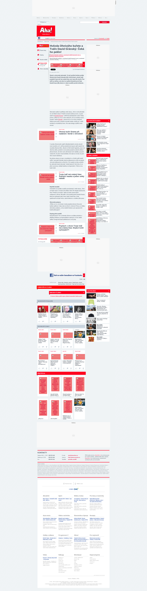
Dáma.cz (69, 17)
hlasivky (66, 282)
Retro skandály (44, 68)
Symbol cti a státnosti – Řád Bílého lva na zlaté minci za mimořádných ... (81, 522)
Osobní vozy (60, 560)
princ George (48, 474)
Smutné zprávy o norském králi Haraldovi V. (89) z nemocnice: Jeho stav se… (102, 186)
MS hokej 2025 (61, 498)
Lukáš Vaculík (66, 470)
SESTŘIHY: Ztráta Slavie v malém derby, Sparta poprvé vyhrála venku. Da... (65, 505)
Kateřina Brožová (89, 469)
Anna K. (47, 465)
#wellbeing (66, 538)
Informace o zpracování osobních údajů (90, 583)
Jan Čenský (65, 468)
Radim (108, 38)
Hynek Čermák (100, 466)
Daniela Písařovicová (94, 465)
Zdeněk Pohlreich (41, 474)
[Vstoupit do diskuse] (56, 136)
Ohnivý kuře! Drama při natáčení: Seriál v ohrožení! (71, 133)
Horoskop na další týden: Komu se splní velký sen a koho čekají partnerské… (102, 213)
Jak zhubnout (77, 498)
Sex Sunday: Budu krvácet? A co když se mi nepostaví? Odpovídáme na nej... (65, 543)
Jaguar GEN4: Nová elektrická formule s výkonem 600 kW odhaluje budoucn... (96, 542)
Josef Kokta (65, 469)
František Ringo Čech (67, 466)
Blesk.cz (38, 17)
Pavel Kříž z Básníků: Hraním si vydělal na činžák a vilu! (101, 206)
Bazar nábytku (77, 570)
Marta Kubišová (88, 470)
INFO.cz (47, 500)
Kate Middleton (82, 469)
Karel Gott (71, 469)
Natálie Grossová (46, 565)
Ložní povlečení (77, 569)
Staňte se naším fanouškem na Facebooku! (67, 275)
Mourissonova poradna (95, 538)
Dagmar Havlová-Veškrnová (75, 465)
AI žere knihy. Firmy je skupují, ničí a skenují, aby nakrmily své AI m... (65, 526)
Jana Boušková (89, 468)
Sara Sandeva (88, 472)
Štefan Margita (102, 472)
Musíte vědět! (43, 59)
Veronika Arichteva (76, 473)
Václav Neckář (68, 473)
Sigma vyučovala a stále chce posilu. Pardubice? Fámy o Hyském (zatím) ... (65, 503)
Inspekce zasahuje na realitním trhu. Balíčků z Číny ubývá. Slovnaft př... (81, 525)
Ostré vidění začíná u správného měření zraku (80, 504)
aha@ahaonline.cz (73, 455)
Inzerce (69, 578)
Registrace (39, 24)
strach (80, 282)
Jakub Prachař (59, 468)
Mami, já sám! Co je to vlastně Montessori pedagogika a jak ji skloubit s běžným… (102, 173)
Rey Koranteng (74, 472)
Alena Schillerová (46, 563)
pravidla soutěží (72, 459)
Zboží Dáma (60, 561)
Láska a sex (43, 64)
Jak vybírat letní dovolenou (95, 501)
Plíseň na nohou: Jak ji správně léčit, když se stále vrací (81, 546)
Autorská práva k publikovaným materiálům (54, 583)
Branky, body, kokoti (52, 557)
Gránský (60, 119)
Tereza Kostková (53, 473)
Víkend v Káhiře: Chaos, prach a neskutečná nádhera (49, 545)
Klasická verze (68, 483)
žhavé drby (61, 282)
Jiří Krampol (44, 469)
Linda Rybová (103, 469)
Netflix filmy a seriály (47, 539)
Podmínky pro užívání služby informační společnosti (72, 583)
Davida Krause (59, 115)
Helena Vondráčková (92, 466)
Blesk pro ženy (46, 17)
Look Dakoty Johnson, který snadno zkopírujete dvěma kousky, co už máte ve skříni (102, 219)
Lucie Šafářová (50, 470)
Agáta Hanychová (41, 465)
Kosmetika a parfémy (78, 564)
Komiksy (92, 539)
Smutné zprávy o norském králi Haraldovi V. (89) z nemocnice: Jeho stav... (49, 503)
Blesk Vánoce (46, 498)
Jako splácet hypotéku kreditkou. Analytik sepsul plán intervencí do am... (80, 528)
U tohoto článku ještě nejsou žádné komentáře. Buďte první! (66, 296)
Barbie (75, 560)
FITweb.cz (93, 17)
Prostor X (45, 557)
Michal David (101, 470)
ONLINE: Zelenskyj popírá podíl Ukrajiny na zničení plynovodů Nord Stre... (49, 508)
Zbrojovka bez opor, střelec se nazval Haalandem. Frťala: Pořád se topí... (65, 508)
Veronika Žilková (92, 473)
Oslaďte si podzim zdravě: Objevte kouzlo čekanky (96, 509)
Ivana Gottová (45, 468)
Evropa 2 (91, 563)
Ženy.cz (74, 17)
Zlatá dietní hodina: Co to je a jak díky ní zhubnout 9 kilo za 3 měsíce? (102, 193)
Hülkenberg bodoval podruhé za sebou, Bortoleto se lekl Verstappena (50, 528)
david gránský (61, 284)
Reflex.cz (100, 17)
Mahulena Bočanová (73, 470)
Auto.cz (87, 17)
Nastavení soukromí (53, 584)
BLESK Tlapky (46, 538)
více (105, 17)
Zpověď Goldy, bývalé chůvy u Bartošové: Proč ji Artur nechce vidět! (102, 160)
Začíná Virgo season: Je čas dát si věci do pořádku (64, 546)
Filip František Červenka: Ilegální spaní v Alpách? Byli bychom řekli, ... (50, 542)
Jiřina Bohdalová (51, 469)
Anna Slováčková (53, 465)
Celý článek (81, 139)
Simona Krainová (95, 472)
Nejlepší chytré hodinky (63, 518)
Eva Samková (47, 466)
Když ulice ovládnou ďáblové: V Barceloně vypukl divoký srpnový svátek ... (96, 504)
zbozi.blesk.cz (61, 563)
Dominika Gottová (104, 465)
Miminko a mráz (99, 500)
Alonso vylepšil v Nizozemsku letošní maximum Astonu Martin (50, 522)
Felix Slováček (54, 466)
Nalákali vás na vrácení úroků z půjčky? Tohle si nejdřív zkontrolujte (102, 179)
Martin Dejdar (95, 470)
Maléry (42, 55)
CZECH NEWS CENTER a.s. (64, 581)
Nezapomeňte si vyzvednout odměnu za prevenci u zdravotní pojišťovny (81, 549)
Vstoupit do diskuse (79, 69)
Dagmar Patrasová (86, 465)
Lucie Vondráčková (58, 470)
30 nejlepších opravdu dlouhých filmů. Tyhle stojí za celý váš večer (65, 529)
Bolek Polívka (66, 465)
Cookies (99, 583)
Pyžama (75, 563)
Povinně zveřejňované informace (92, 584)
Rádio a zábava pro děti (94, 560)
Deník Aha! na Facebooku (39, 38)
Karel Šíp (76, 469)
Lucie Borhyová (43, 470)
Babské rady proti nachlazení (80, 539)
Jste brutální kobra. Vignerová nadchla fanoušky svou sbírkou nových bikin (102, 200)
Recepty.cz (54, 17)
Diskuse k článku (55, 292)
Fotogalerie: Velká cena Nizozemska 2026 (50, 525)
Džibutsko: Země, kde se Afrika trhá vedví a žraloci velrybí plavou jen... (49, 547)
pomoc (70, 282)
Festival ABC (97, 539)
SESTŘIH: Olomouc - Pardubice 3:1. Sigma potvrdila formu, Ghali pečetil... (50, 562)
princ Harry (54, 474)
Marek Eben (81, 470)
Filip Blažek (59, 466)
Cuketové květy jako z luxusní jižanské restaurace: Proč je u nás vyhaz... (96, 507)
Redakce (74, 578)
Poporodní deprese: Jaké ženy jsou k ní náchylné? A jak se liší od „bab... (81, 544)
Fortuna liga (46, 559)
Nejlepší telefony (62, 519)
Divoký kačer (53, 538)
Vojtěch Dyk (99, 473)
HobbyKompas (61, 566)
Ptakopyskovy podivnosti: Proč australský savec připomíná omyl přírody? (96, 547)
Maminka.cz (61, 17)
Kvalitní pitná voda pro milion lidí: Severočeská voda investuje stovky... (81, 509)
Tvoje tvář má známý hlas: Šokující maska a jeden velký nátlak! (71, 176)
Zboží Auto (60, 569)
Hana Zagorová (84, 466)
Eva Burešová (40, 466)
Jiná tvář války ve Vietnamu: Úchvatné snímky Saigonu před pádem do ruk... (50, 505)
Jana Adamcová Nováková (79, 468)
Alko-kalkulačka (46, 518)
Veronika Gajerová (85, 473)
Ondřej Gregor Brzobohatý (52, 472)
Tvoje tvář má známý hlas (78, 284)
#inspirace (60, 538)
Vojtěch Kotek (105, 473)
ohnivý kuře (68, 284)
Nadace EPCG (85, 519)
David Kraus (75, 282)
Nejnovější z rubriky (94, 121)
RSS (78, 578)
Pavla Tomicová (61, 472)
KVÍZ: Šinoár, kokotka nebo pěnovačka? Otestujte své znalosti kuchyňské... (96, 522)
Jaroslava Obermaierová (98, 468)
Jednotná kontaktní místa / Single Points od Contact (75, 584)
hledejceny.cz (61, 557)
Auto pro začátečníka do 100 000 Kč (65, 567)
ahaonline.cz (98, 455)
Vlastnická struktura (61, 584)
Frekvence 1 (92, 561)
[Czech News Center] (76, 489)
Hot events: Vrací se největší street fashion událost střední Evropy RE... (65, 541)
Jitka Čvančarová (59, 469)
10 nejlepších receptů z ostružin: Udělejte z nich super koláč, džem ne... (96, 525)
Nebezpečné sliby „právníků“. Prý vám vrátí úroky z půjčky (79, 409)
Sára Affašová (81, 472)
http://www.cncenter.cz (74, 457)
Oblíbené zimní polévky (95, 518)
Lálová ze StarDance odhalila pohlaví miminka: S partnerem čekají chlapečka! (101, 166)
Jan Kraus (71, 468)
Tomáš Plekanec (61, 473)
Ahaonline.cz (40, 41)
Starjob (91, 557)
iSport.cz (81, 17)
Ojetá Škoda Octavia (62, 570)
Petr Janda (68, 472)
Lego (75, 561)
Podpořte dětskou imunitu (80, 538)
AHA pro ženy (91, 291)
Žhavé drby (46, 41)
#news (71, 538)
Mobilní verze (79, 483)
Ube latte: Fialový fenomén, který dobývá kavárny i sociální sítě (96, 528)
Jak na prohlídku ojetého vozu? (64, 564)
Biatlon (67, 498)
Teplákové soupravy (78, 566)
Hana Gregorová (76, 466)
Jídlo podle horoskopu (99, 519)
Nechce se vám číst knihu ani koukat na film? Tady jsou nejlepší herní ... (97, 545)
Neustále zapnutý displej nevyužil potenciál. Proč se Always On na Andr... (64, 524)
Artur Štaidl (60, 465)
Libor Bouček (96, 469)
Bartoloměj (101, 38)
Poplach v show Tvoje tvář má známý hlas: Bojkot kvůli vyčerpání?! (71, 228)
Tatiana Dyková (46, 473)
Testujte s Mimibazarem (78, 557)
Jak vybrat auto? (61, 572)
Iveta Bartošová (52, 468)
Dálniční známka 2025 (51, 519)
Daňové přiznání (77, 518)
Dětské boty (76, 567)
